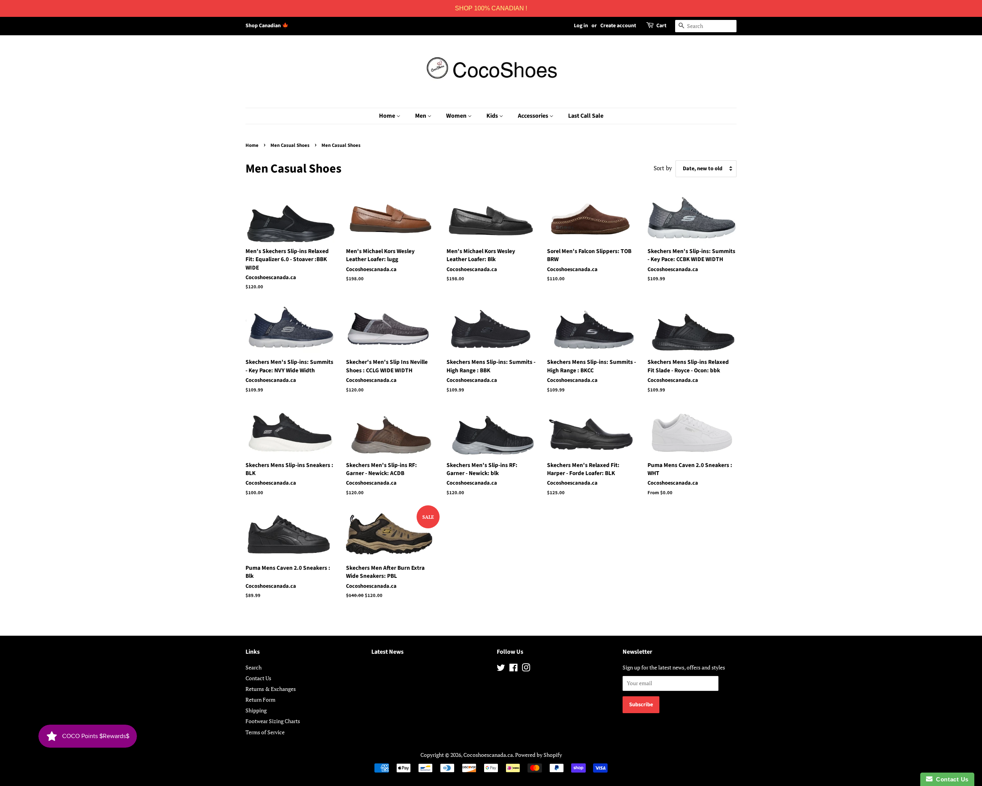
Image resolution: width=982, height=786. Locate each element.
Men (421, 116)
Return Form (260, 699)
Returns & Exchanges (271, 688)
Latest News (387, 652)
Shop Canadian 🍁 (267, 26)
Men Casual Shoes (290, 145)
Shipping (256, 710)
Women (457, 116)
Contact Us (258, 678)
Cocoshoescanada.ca (488, 754)
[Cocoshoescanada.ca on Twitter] (501, 669)
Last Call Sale (585, 116)
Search (254, 667)
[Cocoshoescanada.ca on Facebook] (513, 669)
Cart (661, 26)
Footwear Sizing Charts (273, 721)
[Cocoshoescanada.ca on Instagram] (526, 669)
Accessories (533, 116)
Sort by (663, 168)
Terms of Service (265, 732)
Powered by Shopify (538, 754)
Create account (618, 26)
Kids (492, 116)
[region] (491, 8)
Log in (581, 26)
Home (387, 116)
